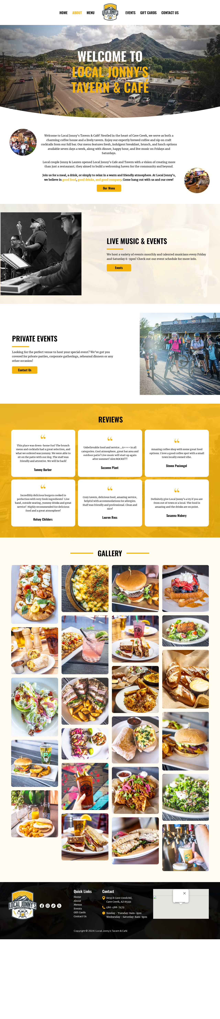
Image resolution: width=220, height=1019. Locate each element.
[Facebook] (42, 906)
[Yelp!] (59, 906)
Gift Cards (80, 912)
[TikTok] (53, 906)
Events (78, 908)
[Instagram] (48, 906)
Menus (78, 904)
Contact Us (80, 916)
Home (77, 896)
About (77, 900)
